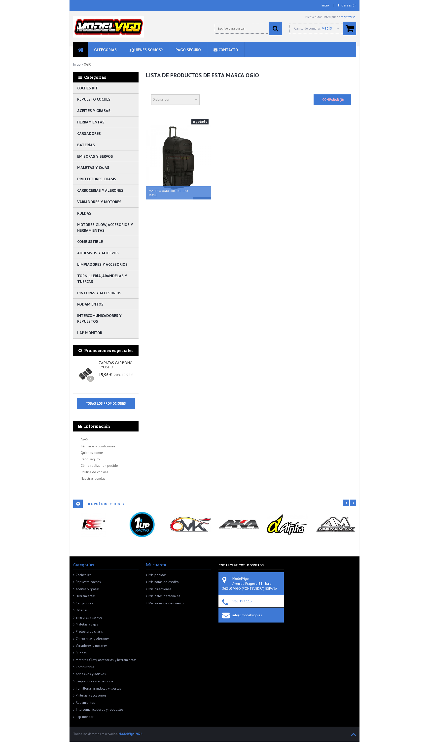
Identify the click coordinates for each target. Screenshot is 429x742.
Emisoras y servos (95, 156)
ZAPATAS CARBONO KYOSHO (116, 365)
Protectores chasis (96, 178)
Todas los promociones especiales (106, 405)
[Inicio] (80, 49)
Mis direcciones (159, 589)
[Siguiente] (353, 503)
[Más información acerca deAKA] (238, 524)
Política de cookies (94, 472)
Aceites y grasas (93, 110)
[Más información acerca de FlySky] (93, 524)
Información (97, 426)
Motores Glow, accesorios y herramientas (105, 227)
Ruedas (84, 213)
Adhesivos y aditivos (98, 252)
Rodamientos (90, 304)
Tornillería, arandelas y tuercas (102, 278)
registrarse (348, 17)
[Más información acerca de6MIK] (190, 524)
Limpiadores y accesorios (102, 264)
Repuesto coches (93, 99)
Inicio (325, 5)
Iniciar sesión (347, 5)
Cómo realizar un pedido (99, 465)
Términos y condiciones (98, 446)
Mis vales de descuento (166, 603)
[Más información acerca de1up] (142, 524)
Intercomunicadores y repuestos (99, 318)
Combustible (90, 241)
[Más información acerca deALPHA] (287, 524)
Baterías (86, 144)
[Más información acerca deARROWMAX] (335, 524)
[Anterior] (346, 503)
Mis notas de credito (163, 582)
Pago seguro (90, 459)
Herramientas (91, 121)
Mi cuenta (156, 564)
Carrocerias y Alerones (100, 190)
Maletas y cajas (93, 167)
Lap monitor (89, 332)
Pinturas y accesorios (99, 292)
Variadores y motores (99, 201)
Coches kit (87, 87)
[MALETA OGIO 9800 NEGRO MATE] (178, 157)
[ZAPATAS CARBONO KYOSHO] (86, 375)
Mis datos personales (164, 596)
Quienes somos (92, 452)
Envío (85, 439)
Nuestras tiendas (93, 478)
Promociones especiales (109, 350)
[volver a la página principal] (108, 27)
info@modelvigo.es (247, 615)
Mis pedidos (157, 575)
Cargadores (89, 133)
